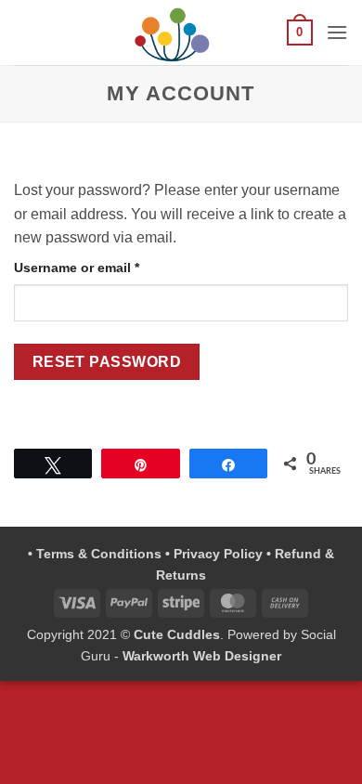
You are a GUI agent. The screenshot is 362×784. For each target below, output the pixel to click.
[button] (300, 33)
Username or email (105, 267)
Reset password (107, 362)
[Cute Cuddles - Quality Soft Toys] (172, 32)
